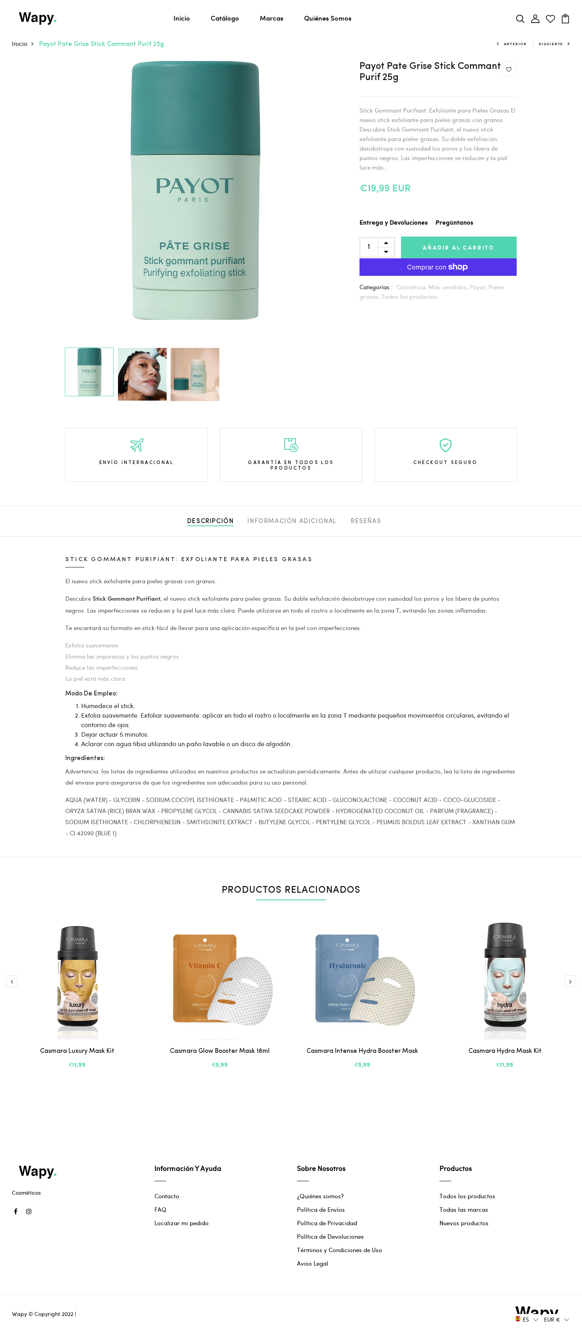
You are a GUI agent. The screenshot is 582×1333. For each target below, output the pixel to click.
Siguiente (551, 43)
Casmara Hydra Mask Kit (505, 1051)
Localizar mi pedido (181, 1223)
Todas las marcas (463, 1209)
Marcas (271, 18)
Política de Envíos (321, 1209)
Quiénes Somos (328, 18)
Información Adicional (292, 521)
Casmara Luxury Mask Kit (77, 1051)
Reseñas (366, 521)
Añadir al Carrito (459, 247)
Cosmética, (412, 287)
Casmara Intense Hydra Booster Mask (362, 1051)
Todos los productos (409, 296)
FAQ (160, 1209)
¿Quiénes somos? (320, 1196)
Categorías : (376, 287)
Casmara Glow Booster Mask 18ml (220, 1051)
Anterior (515, 43)
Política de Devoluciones (330, 1236)
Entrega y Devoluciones (393, 223)
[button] (526, 1319)
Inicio (181, 18)
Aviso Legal (312, 1263)
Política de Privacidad (327, 1223)
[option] (194, 190)
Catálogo (225, 18)
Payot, (479, 287)
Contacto (166, 1196)
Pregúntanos (454, 223)
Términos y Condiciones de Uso (339, 1250)
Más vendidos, (449, 287)
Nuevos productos (464, 1223)
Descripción (210, 521)
